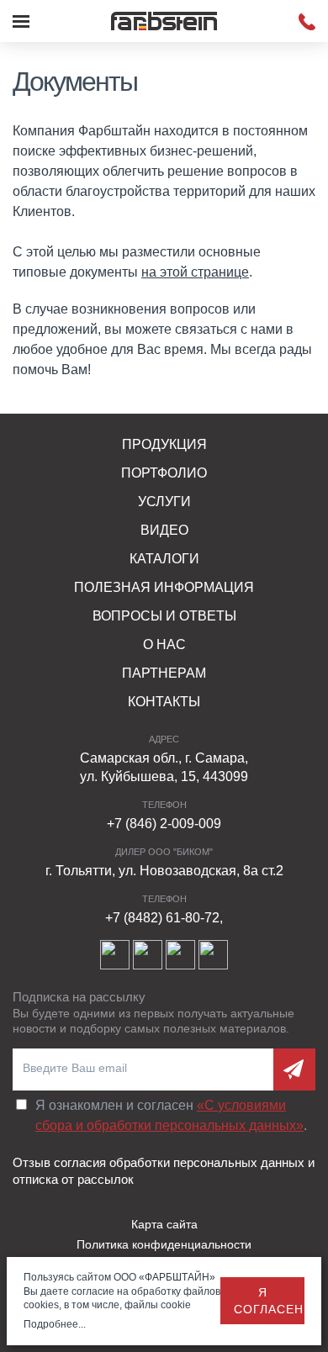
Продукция (164, 444)
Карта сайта (164, 1224)
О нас (164, 644)
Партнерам (164, 673)
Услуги (164, 501)
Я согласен (269, 1301)
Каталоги (164, 559)
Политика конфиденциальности (164, 1244)
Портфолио (164, 473)
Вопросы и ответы (164, 616)
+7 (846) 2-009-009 (164, 823)
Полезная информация (164, 587)
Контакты (164, 701)
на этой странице (195, 272)
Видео (164, 530)
